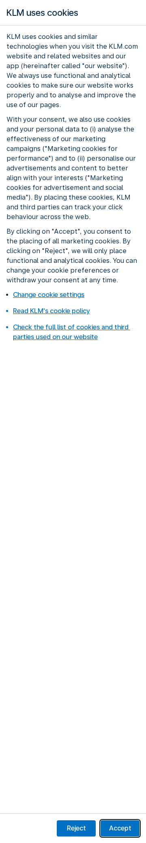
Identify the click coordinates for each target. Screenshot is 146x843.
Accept (120, 828)
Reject (76, 828)
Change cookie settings (48, 295)
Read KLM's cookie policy (51, 311)
